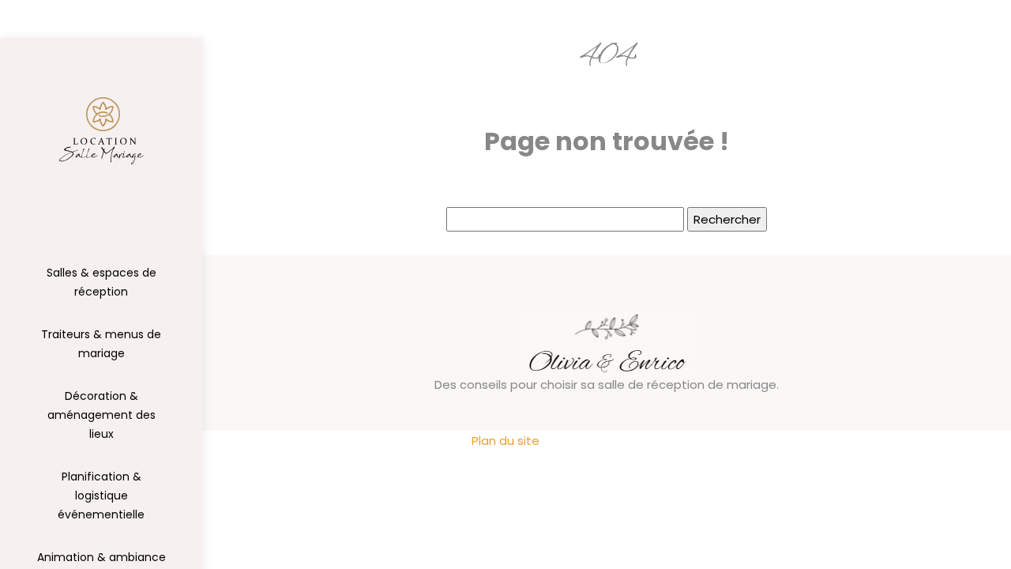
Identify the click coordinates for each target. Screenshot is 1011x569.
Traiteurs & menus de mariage (101, 343)
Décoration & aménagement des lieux (101, 415)
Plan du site (505, 440)
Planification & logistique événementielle (101, 495)
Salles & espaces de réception (101, 282)
